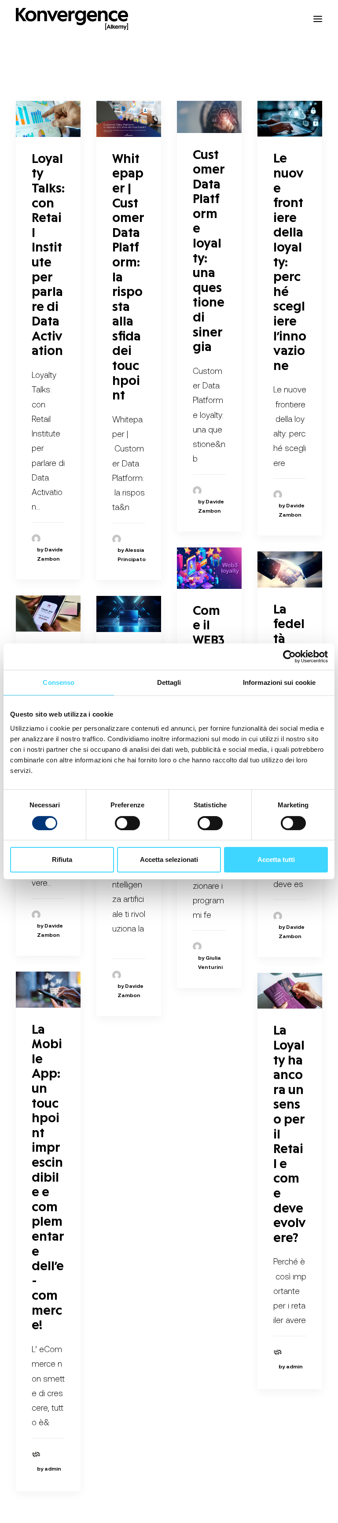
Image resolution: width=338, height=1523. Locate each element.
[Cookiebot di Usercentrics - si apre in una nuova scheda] (289, 656)
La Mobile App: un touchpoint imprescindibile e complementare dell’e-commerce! (48, 1178)
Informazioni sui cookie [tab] (279, 682)
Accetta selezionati (169, 859)
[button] (318, 19)
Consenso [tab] (58, 682)
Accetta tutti (276, 859)
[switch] (127, 823)
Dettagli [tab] (169, 682)
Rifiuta (62, 859)
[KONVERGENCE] (72, 19)
